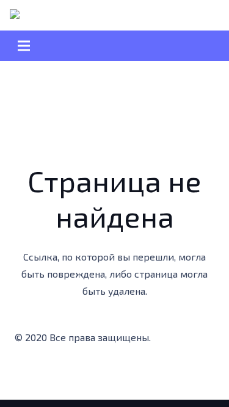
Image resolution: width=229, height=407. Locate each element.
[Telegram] (124, 373)
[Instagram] (76, 373)
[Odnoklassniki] (100, 373)
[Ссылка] (28, 15)
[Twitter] (51, 373)
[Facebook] (27, 373)
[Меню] (114, 46)
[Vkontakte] (149, 373)
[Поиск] (71, 15)
